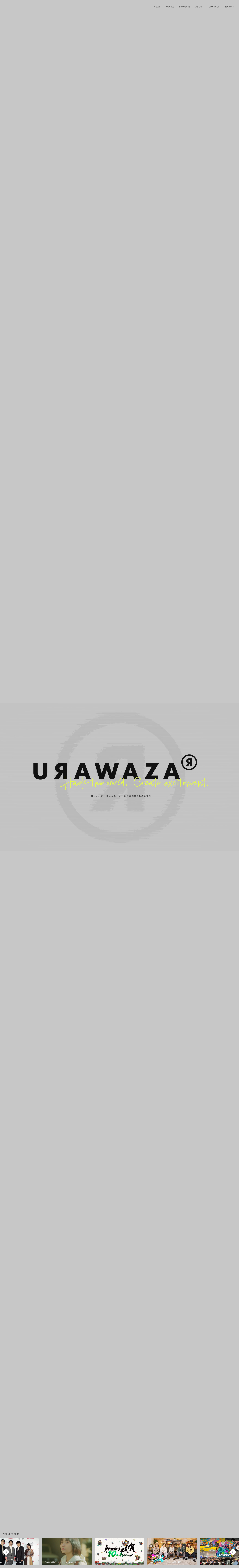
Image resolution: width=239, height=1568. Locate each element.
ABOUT (199, 7)
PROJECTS (184, 7)
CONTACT (214, 7)
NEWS (157, 7)
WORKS (170, 7)
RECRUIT (229, 7)
